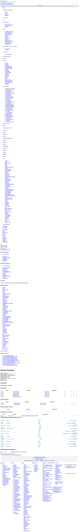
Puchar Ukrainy (43, 403)
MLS (4, 233)
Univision (7, 187)
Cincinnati (16, 485)
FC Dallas (8, 111)
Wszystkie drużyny (6, 123)
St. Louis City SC (9, 112)
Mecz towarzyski (8, 54)
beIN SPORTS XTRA (9, 194)
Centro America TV (9, 198)
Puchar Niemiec (8, 43)
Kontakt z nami (58, 479)
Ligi (3, 20)
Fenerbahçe (7, 83)
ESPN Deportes (8, 170)
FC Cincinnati (8, 95)
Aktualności (5, 226)
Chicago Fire (8, 91)
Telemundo (7, 183)
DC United (8, 100)
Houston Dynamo (9, 107)
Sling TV (36, 464)
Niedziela (7, 15)
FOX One (7, 205)
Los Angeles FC (9, 108)
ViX (6, 221)
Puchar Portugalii (8, 41)
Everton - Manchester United (46, 492)
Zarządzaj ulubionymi (5, 249)
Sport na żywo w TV (59, 481)
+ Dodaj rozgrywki (6, 265)
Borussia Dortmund (8, 80)
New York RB (16, 487)
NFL (59, 482)
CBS (6, 163)
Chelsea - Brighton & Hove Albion (47, 475)
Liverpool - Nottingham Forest (46, 473)
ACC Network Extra (9, 189)
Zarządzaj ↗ (6, 252)
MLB (56, 483)
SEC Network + (8, 215)
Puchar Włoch (7, 44)
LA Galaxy (8, 118)
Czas (6, 247)
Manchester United (8, 67)
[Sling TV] (7, 282)
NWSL (6, 26)
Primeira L (5, 240)
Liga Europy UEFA (9, 32)
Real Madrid (7, 71)
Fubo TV (36, 465)
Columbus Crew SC (10, 103)
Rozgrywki (2, 263)
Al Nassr (6, 84)
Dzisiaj (6, 12)
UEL (4, 230)
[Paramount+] (17, 282)
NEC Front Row (8, 211)
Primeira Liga (7, 39)
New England (16, 482)
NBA (56, 482)
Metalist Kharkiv (16, 391)
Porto (6, 78)
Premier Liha (47, 395)
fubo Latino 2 (7, 206)
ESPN (6, 165)
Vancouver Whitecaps (15, 497)
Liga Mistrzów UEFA (7, 271)
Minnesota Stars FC (10, 116)
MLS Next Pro (8, 209)
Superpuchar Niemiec (7, 478)
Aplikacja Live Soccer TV (58, 466)
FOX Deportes (8, 186)
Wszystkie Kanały (6, 224)
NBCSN (6, 181)
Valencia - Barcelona (49, 493)
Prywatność (57, 470)
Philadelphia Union (10, 101)
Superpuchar (5, 241)
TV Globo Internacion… (26, 490)
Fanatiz (6, 160)
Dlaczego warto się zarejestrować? (20, 451)
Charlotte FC (8, 94)
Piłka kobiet (5, 227)
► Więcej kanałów (4, 350)
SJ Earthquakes (17, 500)
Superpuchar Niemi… (9, 40)
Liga (3, 247)
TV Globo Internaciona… (10, 184)
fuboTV (6, 177)
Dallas (15, 501)
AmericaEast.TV (8, 191)
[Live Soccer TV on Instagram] (48, 500)
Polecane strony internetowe (58, 476)
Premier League (8, 34)
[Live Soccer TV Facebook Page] (48, 496)
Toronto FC (8, 99)
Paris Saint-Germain (9, 82)
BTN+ (6, 196)
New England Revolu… (10, 93)
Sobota (6, 14)
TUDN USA (7, 178)
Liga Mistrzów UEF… (9, 31)
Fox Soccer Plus (8, 169)
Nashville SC (8, 89)
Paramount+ (7, 175)
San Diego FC (9, 117)
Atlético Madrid (8, 72)
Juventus (6, 73)
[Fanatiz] (22, 282)
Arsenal (6, 62)
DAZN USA (7, 180)
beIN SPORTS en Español (8, 303)
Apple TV (7, 174)
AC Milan (7, 75)
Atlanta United (17, 495)
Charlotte (15, 483)
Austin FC (8, 120)
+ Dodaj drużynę (6, 254)
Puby (56, 474)
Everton (6, 69)
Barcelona (7, 70)
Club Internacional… (10, 90)
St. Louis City (16, 503)
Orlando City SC (9, 98)
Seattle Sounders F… (10, 119)
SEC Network (7, 214)
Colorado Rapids (9, 113)
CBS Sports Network (9, 167)
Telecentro (7, 216)
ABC (6, 161)
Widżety (56, 468)
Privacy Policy (8, 454)
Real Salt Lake (8, 114)
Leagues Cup (7, 48)
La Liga (6, 35)
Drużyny (4, 58)
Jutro (6, 13)
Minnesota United (18, 507)
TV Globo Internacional (7, 310)
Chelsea (6, 64)
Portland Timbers (9, 115)
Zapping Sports (8, 222)
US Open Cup (7, 25)
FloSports (7, 204)
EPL (4, 235)
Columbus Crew (18, 494)
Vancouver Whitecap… (10, 106)
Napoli (6, 76)
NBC (6, 166)
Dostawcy (57, 473)
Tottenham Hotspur (8, 68)
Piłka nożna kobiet (58, 464)
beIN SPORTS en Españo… (10, 176)
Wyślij (13, 451)
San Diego (16, 508)
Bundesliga (7, 37)
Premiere (6, 213)
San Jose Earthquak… (10, 109)
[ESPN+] (26, 282)
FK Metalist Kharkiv (11, 375)
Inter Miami (16, 480)
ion (5, 207)
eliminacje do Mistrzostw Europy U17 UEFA (30, 415)
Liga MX (7, 49)
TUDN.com (7, 220)
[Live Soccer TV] (3, 0)
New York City (17, 486)
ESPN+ (6, 172)
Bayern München (8, 79)
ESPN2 (6, 168)
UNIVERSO (7, 185)
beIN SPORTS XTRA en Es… (8, 322)
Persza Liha (47, 391)
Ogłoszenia (57, 469)
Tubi (6, 219)
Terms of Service (15, 454)
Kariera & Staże (58, 472)
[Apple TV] (12, 282)
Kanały (4, 125)
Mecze (4, 7)
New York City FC (9, 96)
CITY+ (6, 199)
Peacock (6, 188)
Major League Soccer (9, 24)
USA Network (8, 179)
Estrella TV (7, 202)
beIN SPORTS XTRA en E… (10, 195)
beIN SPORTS (8, 162)
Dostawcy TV (34, 462)
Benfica (6, 77)
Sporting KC (17, 513)
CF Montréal (8, 102)
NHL (61, 482)
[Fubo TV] (2, 282)
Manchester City (8, 66)
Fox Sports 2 (7, 173)
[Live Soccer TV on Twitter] (48, 498)
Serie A (6, 36)
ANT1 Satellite (8, 192)
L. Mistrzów (5, 229)
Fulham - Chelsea (48, 464)
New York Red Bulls (10, 97)
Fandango (7, 203)
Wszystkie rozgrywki (7, 56)
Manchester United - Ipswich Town (48, 479)
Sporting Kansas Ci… (10, 121)
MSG (6, 210)
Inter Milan (7, 74)
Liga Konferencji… (8, 33)
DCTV (6, 201)
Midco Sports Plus (8, 208)
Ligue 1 (6, 38)
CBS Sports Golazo (8, 197)
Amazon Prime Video (9, 190)
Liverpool (7, 65)
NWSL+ (6, 212)
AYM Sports (7, 193)
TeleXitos (7, 217)
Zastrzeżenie (57, 471)
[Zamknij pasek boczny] (0, 367)
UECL (4, 231)
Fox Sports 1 (7, 171)
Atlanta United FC (9, 104)
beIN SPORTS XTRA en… (26, 503)
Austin (15, 512)
